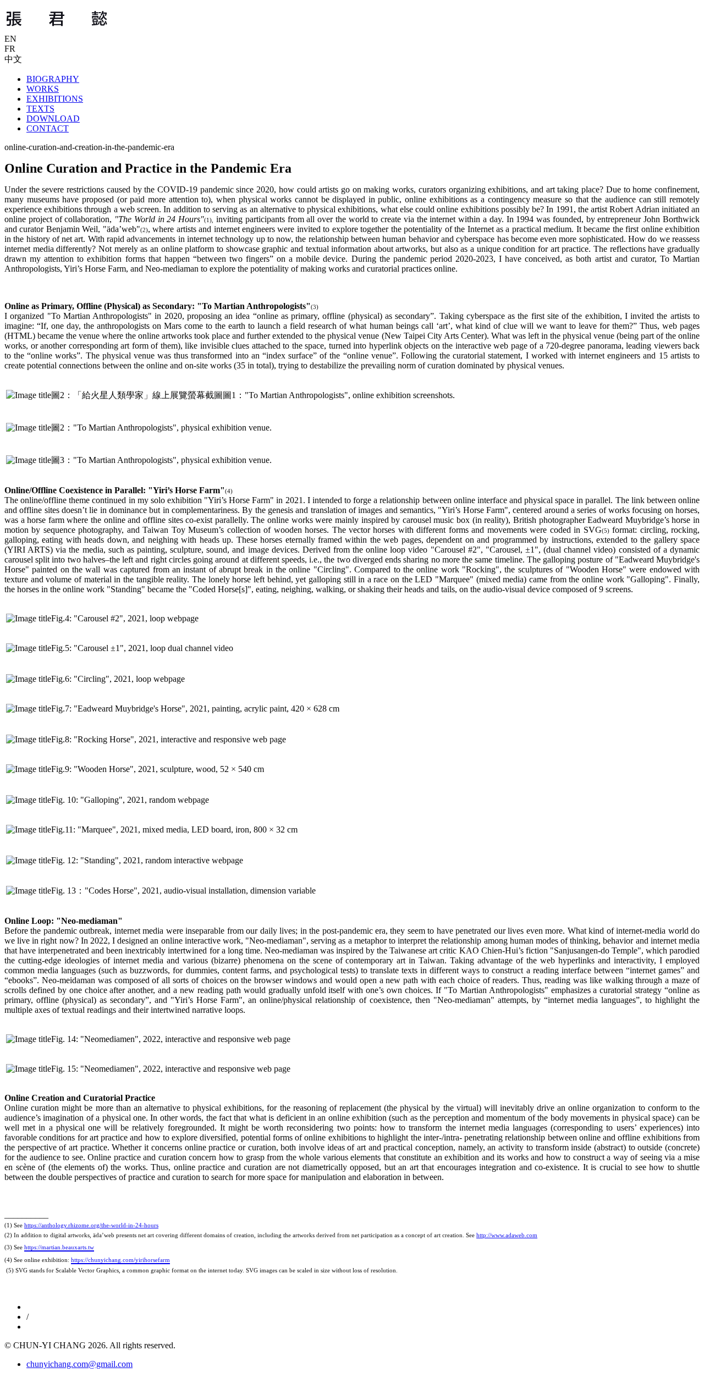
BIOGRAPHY (52, 79)
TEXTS (40, 108)
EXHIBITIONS (54, 98)
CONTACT (47, 128)
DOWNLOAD (53, 118)
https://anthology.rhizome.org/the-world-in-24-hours (91, 1225)
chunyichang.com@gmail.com (79, 1364)
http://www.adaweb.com (506, 1235)
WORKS (42, 88)
